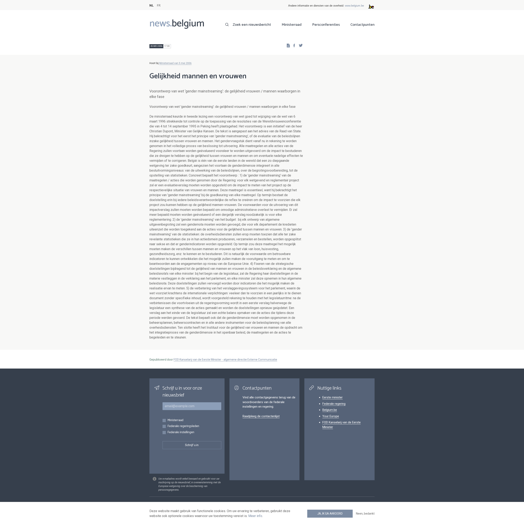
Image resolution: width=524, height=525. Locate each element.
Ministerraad (292, 25)
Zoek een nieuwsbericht (252, 25)
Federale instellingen (180, 432)
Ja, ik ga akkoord (330, 513)
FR (158, 5)
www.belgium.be (354, 5)
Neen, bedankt (365, 513)
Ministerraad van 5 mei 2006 (175, 63)
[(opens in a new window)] (293, 45)
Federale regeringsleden (183, 426)
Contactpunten (362, 25)
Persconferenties (326, 25)
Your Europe (330, 416)
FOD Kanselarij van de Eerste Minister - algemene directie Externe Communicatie (225, 359)
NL (151, 5)
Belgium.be (329, 410)
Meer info (255, 516)
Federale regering (334, 404)
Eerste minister (332, 397)
